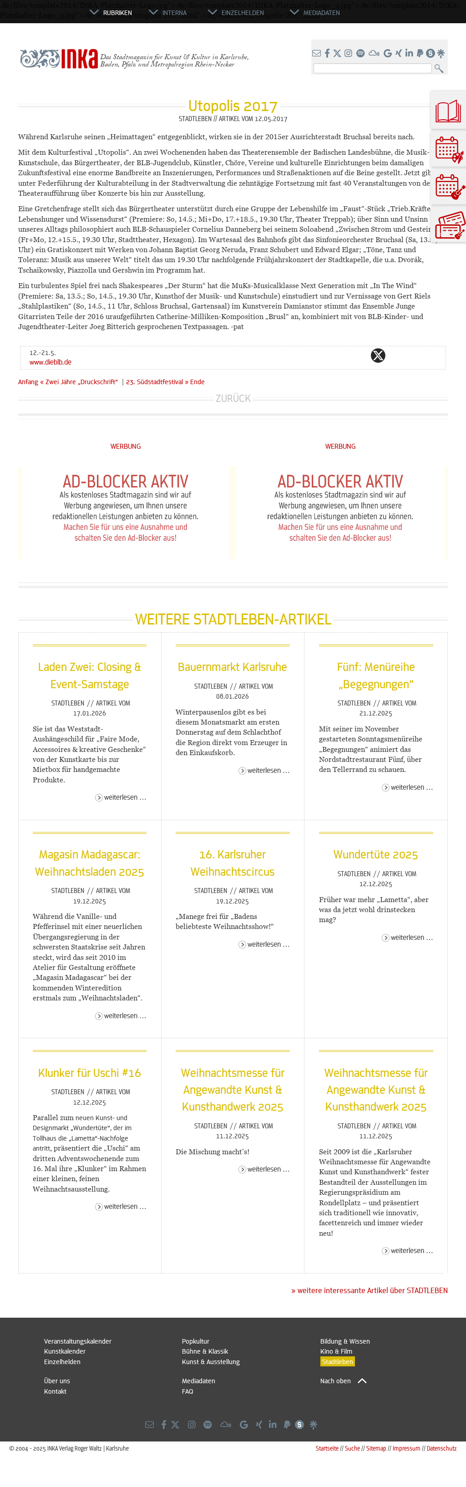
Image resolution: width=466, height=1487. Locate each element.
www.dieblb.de (50, 361)
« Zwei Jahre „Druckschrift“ (81, 381)
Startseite (327, 1448)
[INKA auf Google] (389, 54)
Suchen (441, 69)
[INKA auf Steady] (430, 54)
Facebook (360, 355)
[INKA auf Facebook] (328, 54)
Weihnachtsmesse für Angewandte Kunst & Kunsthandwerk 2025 (232, 1089)
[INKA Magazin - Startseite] (49, 16)
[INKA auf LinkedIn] (410, 54)
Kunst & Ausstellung (211, 1361)
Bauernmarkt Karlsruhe (232, 666)
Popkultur (195, 1341)
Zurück (233, 398)
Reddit (396, 355)
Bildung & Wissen (345, 1341)
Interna (174, 12)
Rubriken (117, 12)
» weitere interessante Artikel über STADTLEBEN (369, 1290)
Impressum (406, 1448)
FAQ (187, 1391)
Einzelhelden (62, 1361)
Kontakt (55, 1391)
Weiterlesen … (125, 796)
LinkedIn (414, 355)
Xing (432, 355)
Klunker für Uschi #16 (89, 1072)
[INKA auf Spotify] (361, 54)
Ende (197, 381)
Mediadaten (198, 1380)
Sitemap (376, 1448)
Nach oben (335, 1380)
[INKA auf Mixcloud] (375, 54)
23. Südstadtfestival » (157, 381)
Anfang (28, 381)
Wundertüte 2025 (376, 854)
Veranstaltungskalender (77, 1341)
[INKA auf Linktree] (441, 54)
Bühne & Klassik (205, 1351)
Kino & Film (336, 1351)
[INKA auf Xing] (399, 54)
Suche (352, 1448)
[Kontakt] (317, 54)
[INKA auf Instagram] (349, 54)
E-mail (323, 355)
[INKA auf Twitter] (337, 54)
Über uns (57, 1380)
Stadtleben (68, 703)
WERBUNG (126, 446)
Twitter (378, 355)
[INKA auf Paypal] (421, 54)
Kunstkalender (65, 1351)
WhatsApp (341, 355)
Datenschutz (442, 1448)
